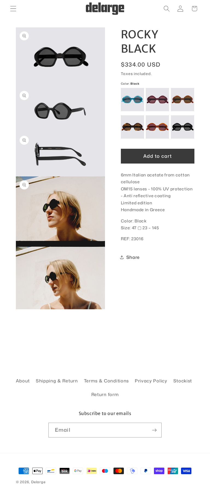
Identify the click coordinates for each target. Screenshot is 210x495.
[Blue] (132, 99)
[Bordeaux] (157, 99)
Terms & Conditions (106, 380)
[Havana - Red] (157, 127)
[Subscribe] (154, 430)
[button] (13, 9)
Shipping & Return (57, 380)
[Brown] (182, 99)
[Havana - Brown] (132, 127)
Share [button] (133, 257)
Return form (105, 394)
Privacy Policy (151, 380)
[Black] (182, 127)
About (23, 380)
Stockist (182, 380)
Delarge (38, 481)
